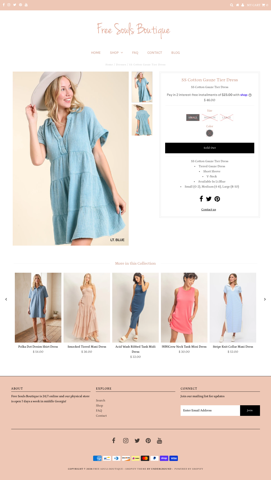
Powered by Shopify (188, 469)
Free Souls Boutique (108, 469)
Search (100, 400)
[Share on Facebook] (201, 200)
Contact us (208, 209)
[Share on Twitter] (209, 200)
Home (96, 52)
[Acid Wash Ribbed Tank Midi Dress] (135, 308)
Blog (175, 52)
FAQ (135, 52)
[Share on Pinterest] (217, 200)
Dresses (121, 64)
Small (192, 117)
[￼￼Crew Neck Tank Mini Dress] (184, 308)
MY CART (257, 5)
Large (226, 117)
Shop (114, 52)
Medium (210, 117)
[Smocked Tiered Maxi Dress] (87, 308)
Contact (154, 52)
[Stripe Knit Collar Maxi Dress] (233, 308)
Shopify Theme (136, 469)
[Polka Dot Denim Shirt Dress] (38, 308)
